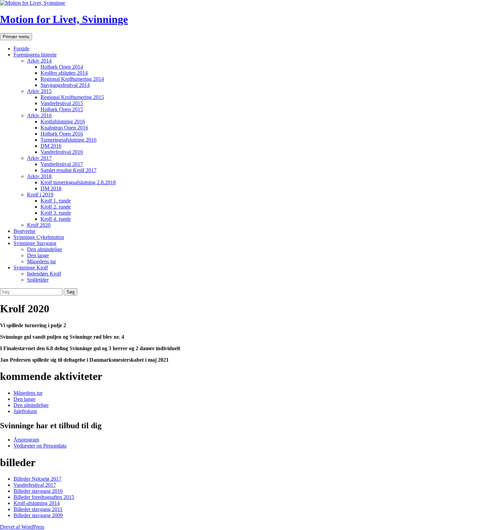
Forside (21, 48)
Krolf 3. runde (55, 213)
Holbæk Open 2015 (61, 109)
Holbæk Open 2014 (61, 67)
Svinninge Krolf (30, 267)
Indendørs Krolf (44, 273)
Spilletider (38, 280)
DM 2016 (50, 146)
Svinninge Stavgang (34, 243)
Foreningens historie (35, 54)
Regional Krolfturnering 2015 (72, 97)
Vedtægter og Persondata (39, 446)
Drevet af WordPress (22, 527)
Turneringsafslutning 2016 (68, 140)
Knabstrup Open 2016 (64, 127)
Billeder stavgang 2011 (37, 509)
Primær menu (16, 36)
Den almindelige (44, 249)
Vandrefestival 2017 (61, 164)
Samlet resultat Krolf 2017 (68, 170)
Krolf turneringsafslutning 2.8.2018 (78, 182)
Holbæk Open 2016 (61, 134)
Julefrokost (25, 411)
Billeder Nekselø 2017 (37, 479)
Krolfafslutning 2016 (62, 121)
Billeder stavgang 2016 (38, 491)
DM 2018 (50, 188)
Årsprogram (26, 439)
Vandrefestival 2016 (61, 152)
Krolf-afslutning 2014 (36, 503)
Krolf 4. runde (55, 219)
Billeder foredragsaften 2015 (43, 497)
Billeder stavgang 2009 (38, 515)
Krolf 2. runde (55, 207)
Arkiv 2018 (39, 176)
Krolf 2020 (39, 225)
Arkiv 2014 (39, 61)
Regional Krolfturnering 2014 (72, 79)
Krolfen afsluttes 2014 (64, 73)
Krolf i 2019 (40, 194)
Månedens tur (41, 261)
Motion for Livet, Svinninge (64, 19)
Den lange (38, 255)
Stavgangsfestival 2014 (65, 85)
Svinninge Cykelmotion (38, 237)
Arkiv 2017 (39, 158)
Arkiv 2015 (39, 91)
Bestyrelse (24, 231)
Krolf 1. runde (55, 200)
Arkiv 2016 (39, 115)
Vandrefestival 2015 (61, 103)
